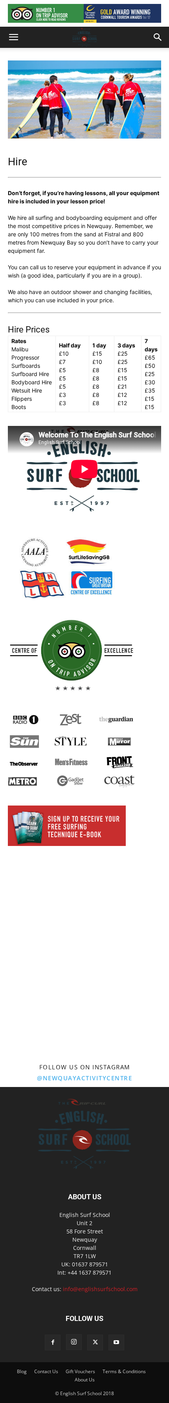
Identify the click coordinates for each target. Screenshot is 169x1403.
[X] (95, 1342)
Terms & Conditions (124, 1371)
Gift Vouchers (80, 1371)
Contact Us (46, 1371)
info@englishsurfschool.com (100, 1289)
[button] (13, 37)
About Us (85, 1379)
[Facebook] (53, 1342)
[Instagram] (74, 1342)
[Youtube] (116, 1342)
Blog (22, 1371)
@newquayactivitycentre (84, 1078)
